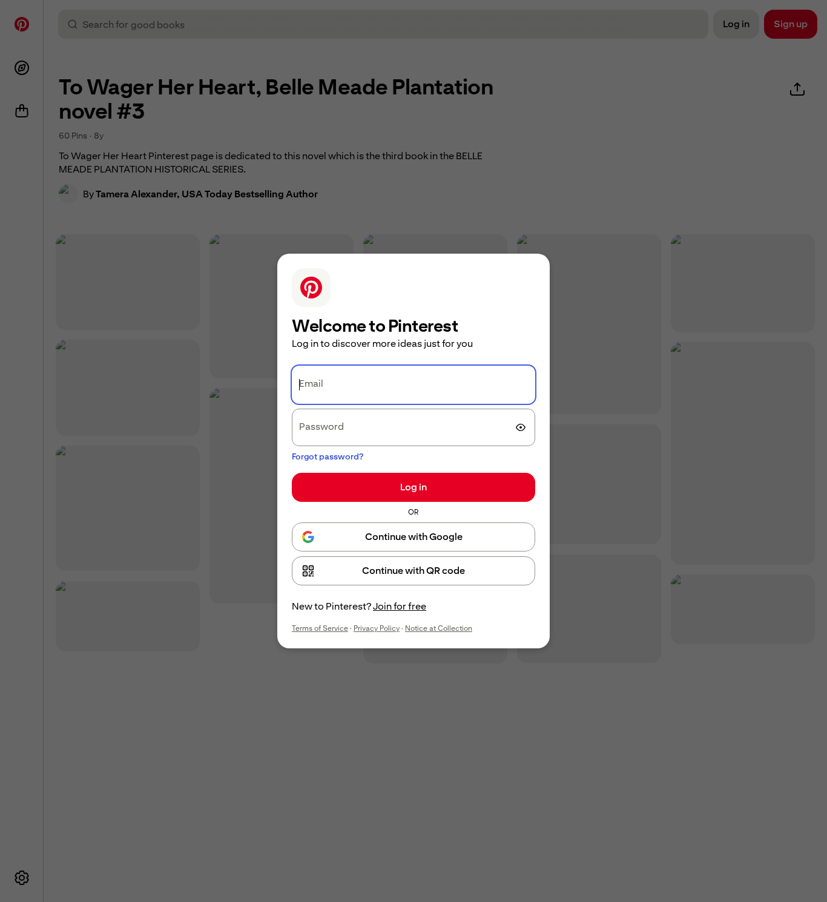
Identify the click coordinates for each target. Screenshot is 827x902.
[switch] (520, 427)
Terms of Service (320, 628)
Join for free (399, 606)
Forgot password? (327, 456)
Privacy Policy (377, 628)
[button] (413, 570)
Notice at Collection (438, 628)
